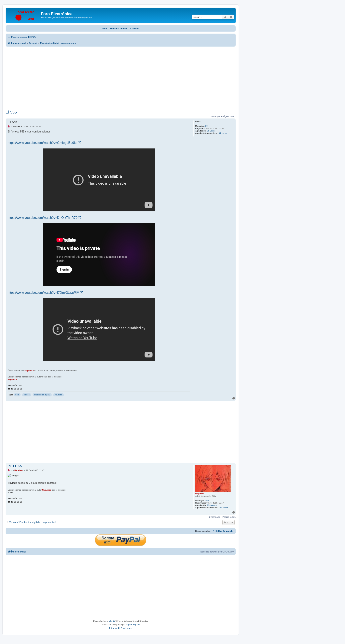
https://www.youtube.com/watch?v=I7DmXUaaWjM (43, 292)
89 (206, 126)
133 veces (212, 505)
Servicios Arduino (118, 28)
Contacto (134, 28)
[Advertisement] (121, 79)
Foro (104, 28)
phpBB (112, 621)
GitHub (218, 531)
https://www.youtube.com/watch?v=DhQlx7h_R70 (42, 217)
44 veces (223, 133)
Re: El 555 (15, 466)
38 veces (211, 131)
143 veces (223, 508)
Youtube (229, 531)
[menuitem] (32, 37)
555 (17, 395)
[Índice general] (24, 15)
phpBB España (133, 624)
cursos (27, 395)
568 (207, 500)
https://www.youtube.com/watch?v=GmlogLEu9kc (42, 142)
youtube (58, 395)
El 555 (11, 112)
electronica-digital (42, 395)
